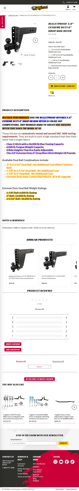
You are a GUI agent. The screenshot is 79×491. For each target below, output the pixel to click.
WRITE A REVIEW (13, 344)
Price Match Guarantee (37, 471)
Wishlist (36, 467)
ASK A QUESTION (13, 349)
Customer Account (21, 465)
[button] (53, 38)
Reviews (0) (39, 309)
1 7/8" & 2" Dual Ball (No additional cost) (58, 61)
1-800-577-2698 (8, 468)
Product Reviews (39, 290)
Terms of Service (24, 477)
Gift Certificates (39, 464)
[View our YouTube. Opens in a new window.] (61, 462)
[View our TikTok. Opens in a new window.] (72, 462)
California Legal (13, 15)
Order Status (23, 474)
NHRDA (36, 481)
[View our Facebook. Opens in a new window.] (67, 462)
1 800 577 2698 (71, 2)
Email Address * (17, 439)
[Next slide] (74, 407)
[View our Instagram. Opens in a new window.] (55, 462)
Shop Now (14, 401)
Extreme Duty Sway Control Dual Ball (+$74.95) (62, 67)
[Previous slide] (4, 407)
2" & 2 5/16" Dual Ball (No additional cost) (59, 51)
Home (4, 15)
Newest (39, 367)
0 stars (39, 304)
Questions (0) (58, 361)
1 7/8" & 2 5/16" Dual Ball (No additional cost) (60, 56)
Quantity (51, 73)
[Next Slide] (35, 40)
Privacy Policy (59, 489)
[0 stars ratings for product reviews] (39, 299)
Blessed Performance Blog (38, 477)
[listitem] (22, 265)
